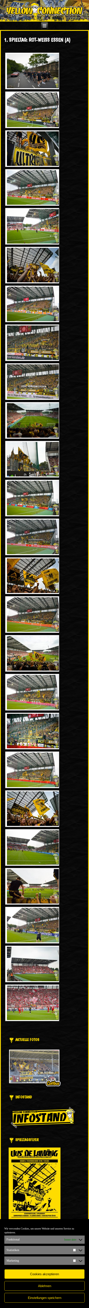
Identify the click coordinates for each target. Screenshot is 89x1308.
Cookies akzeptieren (44, 1274)
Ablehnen (44, 1286)
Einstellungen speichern (44, 1298)
